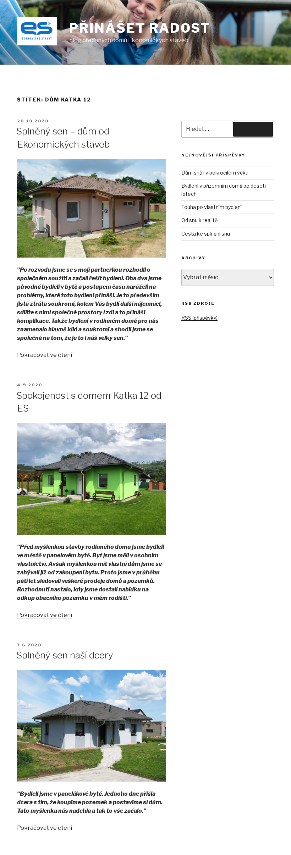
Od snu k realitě (199, 220)
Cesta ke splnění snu (205, 234)
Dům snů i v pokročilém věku (214, 173)
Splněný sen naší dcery (64, 655)
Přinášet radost (139, 28)
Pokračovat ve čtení (44, 355)
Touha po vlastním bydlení (211, 207)
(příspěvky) (199, 318)
